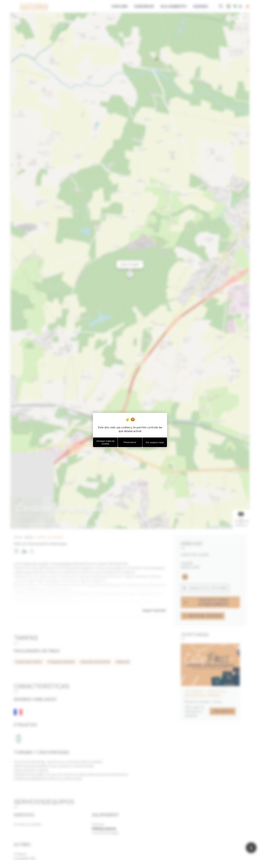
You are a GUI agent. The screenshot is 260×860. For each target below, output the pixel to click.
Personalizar (130, 442)
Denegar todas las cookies (105, 442)
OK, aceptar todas (155, 442)
